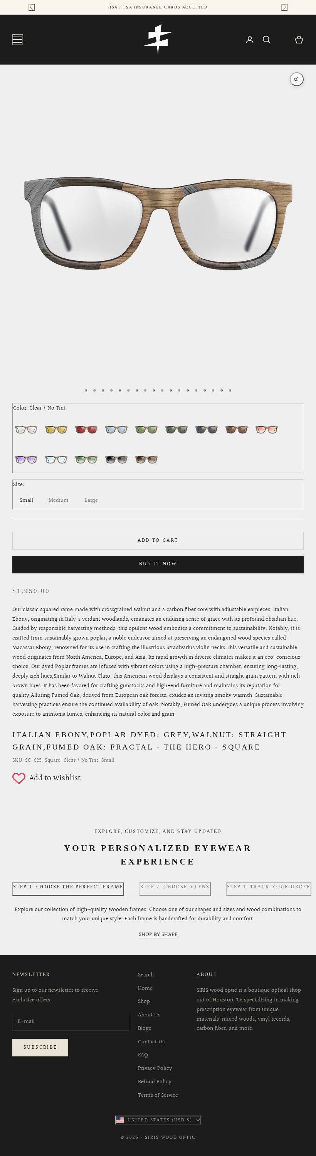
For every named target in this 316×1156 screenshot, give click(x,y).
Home (145, 988)
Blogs (144, 1028)
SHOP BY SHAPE (158, 934)
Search (146, 975)
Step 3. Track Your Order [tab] (269, 886)
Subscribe (40, 1047)
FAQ (143, 1055)
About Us (149, 1015)
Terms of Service (158, 1095)
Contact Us (151, 1042)
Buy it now (158, 564)
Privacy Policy (155, 1068)
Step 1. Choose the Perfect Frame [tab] (68, 886)
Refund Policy (154, 1082)
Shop (144, 1001)
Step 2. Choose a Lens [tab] (175, 886)
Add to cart (158, 540)
